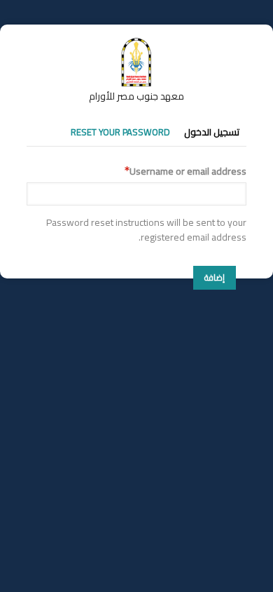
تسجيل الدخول (211, 131)
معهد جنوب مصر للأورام (136, 96)
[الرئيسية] (136, 44)
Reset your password (120, 131)
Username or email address (188, 171)
